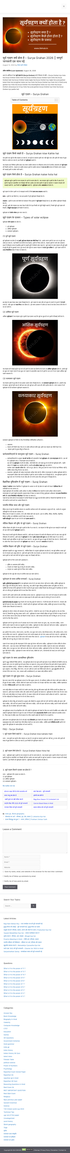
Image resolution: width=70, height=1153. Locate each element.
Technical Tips (9, 1112)
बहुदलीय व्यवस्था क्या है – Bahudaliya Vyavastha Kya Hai (22, 945)
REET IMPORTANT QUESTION (15, 1090)
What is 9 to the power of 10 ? (15, 975)
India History (8, 1050)
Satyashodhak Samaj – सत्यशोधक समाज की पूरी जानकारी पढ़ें (23, 951)
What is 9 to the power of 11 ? (14, 968)
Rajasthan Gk (8, 1075)
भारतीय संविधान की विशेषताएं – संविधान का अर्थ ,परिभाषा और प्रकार (23, 942)
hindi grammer (9, 1044)
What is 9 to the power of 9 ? (14, 978)
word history (8, 1121)
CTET (6, 1028)
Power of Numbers (10, 1066)
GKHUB (18, 1150)
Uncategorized (9, 1118)
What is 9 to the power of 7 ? (14, 984)
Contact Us (62, 1150)
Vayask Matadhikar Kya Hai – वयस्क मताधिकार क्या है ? (22, 933)
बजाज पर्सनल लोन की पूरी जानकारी (43, 807)
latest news (8, 1056)
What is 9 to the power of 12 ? (15, 971)
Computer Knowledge (12, 1025)
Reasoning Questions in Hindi (14, 1084)
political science (9, 1062)
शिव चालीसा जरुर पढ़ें (9, 786)
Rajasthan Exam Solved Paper (15, 1072)
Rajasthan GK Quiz (10, 1081)
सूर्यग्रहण (42, 637)
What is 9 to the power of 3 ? (14, 996)
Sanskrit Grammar (10, 1103)
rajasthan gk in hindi (11, 1078)
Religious (7, 1097)
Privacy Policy (45, 1150)
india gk (8, 814)
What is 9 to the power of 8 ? (14, 981)
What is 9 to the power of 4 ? (14, 993)
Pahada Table (9, 1059)
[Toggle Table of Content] (55, 100)
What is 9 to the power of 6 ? (14, 987)
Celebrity (7, 1022)
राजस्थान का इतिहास (9, 1137)
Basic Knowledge (10, 1016)
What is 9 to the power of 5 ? (14, 990)
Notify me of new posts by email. (16, 881)
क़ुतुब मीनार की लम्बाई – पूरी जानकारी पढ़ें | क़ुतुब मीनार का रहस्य (22, 927)
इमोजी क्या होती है (38, 795)
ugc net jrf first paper (11, 1115)
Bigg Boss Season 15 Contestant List (46, 799)
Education (7, 1032)
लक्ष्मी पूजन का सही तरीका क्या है (13, 799)
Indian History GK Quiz (12, 1053)
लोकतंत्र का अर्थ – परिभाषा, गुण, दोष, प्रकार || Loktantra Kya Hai (25, 816)
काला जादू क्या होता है (10, 795)
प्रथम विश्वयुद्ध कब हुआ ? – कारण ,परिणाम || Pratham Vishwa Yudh (26, 819)
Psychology (8, 1069)
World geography (18, 814)
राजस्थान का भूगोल (9, 1140)
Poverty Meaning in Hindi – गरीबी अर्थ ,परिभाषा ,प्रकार (21, 939)
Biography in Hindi (10, 1019)
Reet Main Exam (9, 1093)
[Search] (33, 906)
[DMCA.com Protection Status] (27, 1150)
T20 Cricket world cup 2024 (14, 1109)
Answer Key (8, 1013)
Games (6, 1035)
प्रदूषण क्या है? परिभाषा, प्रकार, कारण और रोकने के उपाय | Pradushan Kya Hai (27, 930)
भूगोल (5, 1131)
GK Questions (9, 1038)
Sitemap (37, 1150)
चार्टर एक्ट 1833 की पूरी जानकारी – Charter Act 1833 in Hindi (23, 948)
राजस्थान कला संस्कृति (10, 1134)
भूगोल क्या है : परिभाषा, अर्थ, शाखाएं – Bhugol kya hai (20, 936)
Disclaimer (54, 1150)
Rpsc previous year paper (13, 1100)
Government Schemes (12, 1041)
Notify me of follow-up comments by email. (20, 876)
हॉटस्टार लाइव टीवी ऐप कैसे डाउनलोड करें (15, 791)
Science (6, 1106)
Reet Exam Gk (9, 1087)
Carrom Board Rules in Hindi (43, 803)
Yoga (5, 1127)
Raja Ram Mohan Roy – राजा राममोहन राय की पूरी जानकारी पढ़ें (23, 924)
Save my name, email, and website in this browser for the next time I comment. (34, 871)
